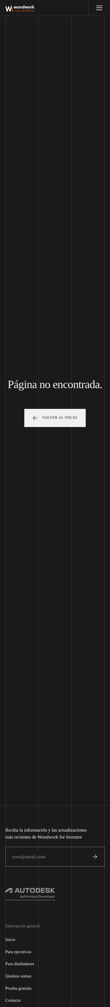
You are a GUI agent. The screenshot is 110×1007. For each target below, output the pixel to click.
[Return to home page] (20, 8)
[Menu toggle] (99, 8)
